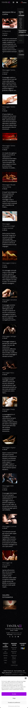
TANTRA (5, 655)
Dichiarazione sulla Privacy (14, 706)
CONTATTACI (14, 665)
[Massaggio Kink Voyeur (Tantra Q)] (9, 474)
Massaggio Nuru (8, 373)
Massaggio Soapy (8, 409)
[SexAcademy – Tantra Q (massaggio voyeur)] (9, 436)
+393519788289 (17, 634)
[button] (25, 678)
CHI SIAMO (5, 649)
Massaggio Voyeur (8, 448)
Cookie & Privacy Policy (19, 673)
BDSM (5, 658)
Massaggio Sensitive (9, 300)
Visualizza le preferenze (14, 702)
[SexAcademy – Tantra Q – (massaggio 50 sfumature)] (9, 551)
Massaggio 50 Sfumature (7, 564)
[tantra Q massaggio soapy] (9, 397)
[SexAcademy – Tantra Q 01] (9, 604)
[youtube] (18, 636)
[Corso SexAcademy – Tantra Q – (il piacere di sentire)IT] (9, 19)
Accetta (14, 694)
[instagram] (15, 636)
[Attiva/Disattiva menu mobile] (13, 2)
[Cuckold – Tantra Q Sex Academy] (9, 514)
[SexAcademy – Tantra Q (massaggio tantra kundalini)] (9, 134)
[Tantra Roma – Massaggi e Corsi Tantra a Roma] (9, 324)
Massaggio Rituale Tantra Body (8, 186)
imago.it (21, 674)
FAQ (5, 662)
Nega (14, 698)
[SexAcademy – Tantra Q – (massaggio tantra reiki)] (9, 95)
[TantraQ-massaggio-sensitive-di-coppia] (9, 288)
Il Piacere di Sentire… (6, 32)
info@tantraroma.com (16, 633)
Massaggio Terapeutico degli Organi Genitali (8, 226)
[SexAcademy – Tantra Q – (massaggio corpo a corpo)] (9, 251)
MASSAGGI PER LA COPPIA (14, 657)
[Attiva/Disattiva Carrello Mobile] (17, 2)
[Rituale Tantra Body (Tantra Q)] (9, 173)
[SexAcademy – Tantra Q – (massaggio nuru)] (9, 361)
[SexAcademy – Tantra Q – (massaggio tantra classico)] (9, 58)
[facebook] (9, 636)
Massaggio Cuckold (9, 526)
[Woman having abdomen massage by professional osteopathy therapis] (9, 212)
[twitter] (12, 636)
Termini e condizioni (11, 674)
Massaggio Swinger (9, 336)
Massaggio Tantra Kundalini (8, 147)
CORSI (5, 660)
